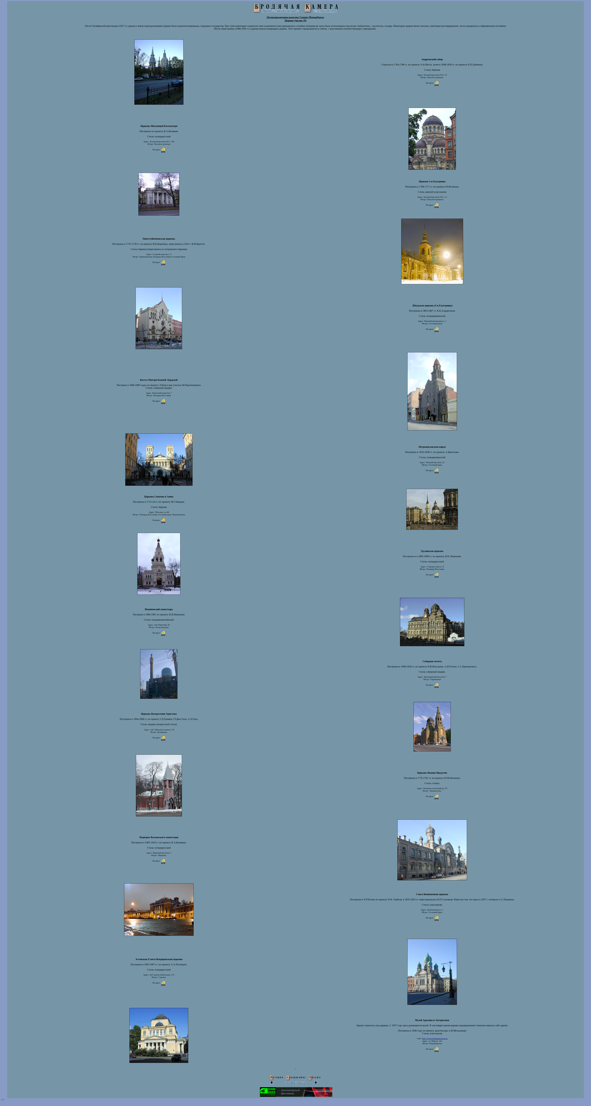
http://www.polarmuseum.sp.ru (435, 1038)
